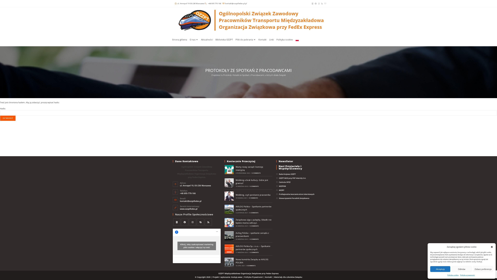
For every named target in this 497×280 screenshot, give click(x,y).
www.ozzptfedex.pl (188, 209)
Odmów (461, 269)
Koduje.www (236, 277)
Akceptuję (440, 269)
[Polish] (297, 39)
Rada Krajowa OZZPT (287, 174)
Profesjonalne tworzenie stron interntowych (296, 194)
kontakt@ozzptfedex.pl (190, 201)
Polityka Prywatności (253, 277)
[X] (312, 3)
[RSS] (322, 3)
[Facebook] (315, 3)
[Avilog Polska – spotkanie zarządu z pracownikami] (229, 235)
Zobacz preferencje (483, 269)
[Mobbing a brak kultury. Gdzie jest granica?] (229, 182)
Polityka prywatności (467, 275)
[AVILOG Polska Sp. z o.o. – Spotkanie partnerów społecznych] (229, 249)
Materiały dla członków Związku (288, 277)
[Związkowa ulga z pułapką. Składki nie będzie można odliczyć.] (229, 222)
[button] (492, 247)
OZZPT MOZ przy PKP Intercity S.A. (292, 178)
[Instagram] (318, 3)
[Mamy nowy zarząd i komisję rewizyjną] (229, 169)
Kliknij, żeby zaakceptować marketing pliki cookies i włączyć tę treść (196, 246)
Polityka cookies (453, 275)
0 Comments (256, 173)
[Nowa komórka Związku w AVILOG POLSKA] (229, 262)
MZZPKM (282, 186)
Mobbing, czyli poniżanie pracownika (253, 195)
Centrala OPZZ (284, 182)
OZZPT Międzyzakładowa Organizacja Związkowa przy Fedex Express (248, 273)
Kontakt (268, 277)
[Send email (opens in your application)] (325, 3)
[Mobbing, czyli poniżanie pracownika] (229, 196)
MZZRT (281, 190)
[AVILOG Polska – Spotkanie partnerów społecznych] (229, 209)
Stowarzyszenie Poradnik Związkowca (294, 198)
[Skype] (200, 222)
